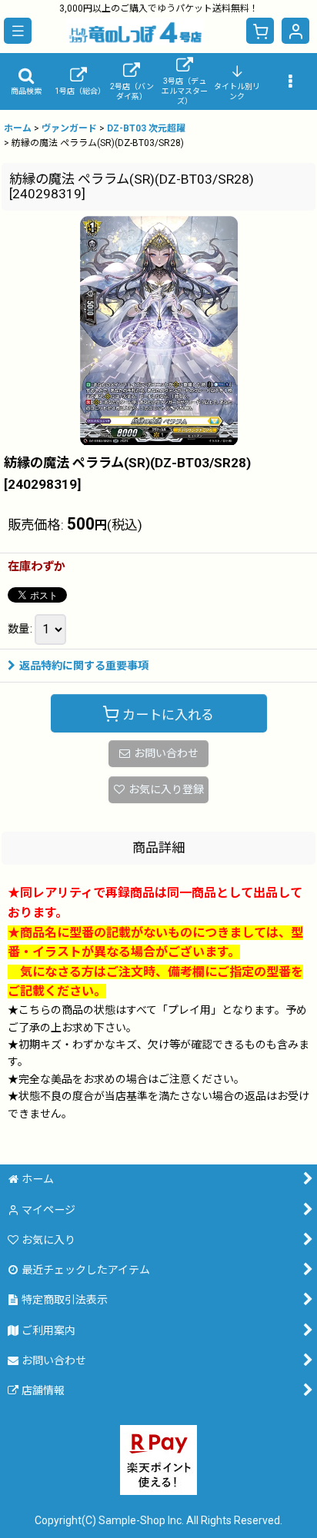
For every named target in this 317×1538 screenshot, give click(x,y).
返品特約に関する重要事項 (83, 665)
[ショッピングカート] (260, 31)
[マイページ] (295, 31)
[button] (18, 31)
